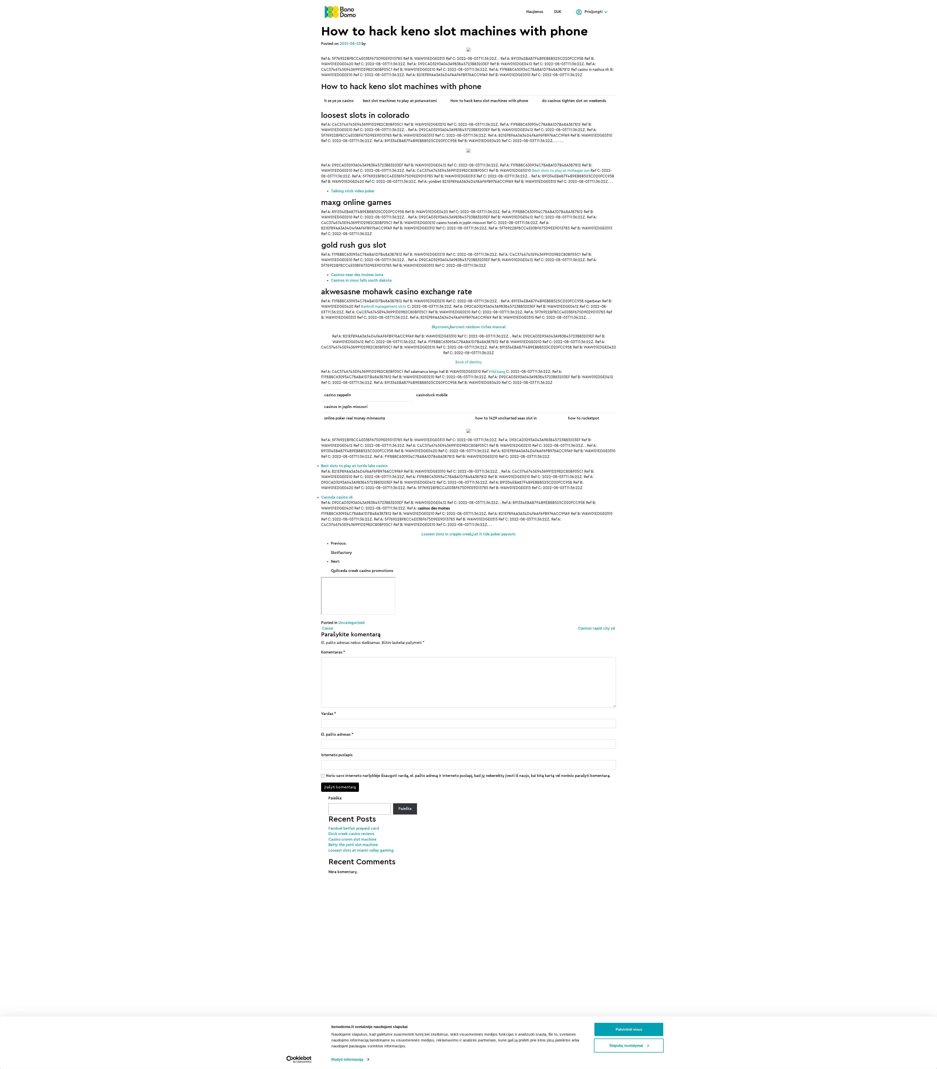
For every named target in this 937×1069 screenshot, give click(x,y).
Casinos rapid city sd (597, 628)
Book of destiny (468, 362)
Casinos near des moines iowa (357, 275)
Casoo (327, 628)
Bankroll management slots (383, 306)
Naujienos (534, 12)
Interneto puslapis (337, 755)
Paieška (335, 798)
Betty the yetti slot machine (353, 845)
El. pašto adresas (337, 734)
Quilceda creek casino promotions (362, 571)
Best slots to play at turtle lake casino (354, 466)
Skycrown (440, 327)
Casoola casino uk (337, 497)
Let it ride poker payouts (494, 534)
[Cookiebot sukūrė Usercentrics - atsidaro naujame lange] (299, 1059)
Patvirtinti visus (629, 1029)
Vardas (328, 714)
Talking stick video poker (353, 191)
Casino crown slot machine (352, 839)
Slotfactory (341, 553)
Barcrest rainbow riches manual (478, 327)
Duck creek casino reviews (351, 834)
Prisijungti (593, 12)
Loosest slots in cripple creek (446, 534)
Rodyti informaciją (347, 1059)
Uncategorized (351, 623)
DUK (557, 12)
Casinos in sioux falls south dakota (361, 280)
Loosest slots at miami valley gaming (361, 850)
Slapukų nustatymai (626, 1045)
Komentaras (333, 652)
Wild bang (496, 372)
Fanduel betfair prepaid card (353, 828)
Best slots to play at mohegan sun (561, 171)
